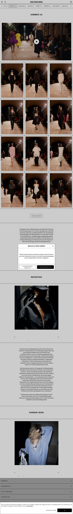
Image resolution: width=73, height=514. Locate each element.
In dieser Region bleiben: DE (27, 267)
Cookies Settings (51, 510)
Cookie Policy (30, 506)
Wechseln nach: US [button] (45, 267)
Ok (64, 510)
